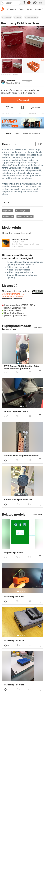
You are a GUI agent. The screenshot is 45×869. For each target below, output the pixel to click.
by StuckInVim (18, 242)
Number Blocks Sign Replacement (21, 455)
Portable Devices (32, 17)
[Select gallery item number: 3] (22, 362)
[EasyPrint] (24, 3)
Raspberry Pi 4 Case (14, 596)
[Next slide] (41, 66)
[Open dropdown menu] (41, 22)
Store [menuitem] (21, 9)
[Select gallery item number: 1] (18, 362)
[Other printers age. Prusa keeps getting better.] (22, 122)
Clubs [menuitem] (29, 9)
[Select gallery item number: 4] (24, 362)
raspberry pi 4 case (13, 552)
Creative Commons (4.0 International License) (13, 296)
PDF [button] (40, 144)
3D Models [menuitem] (11, 9)
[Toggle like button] (5, 371)
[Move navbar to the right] (42, 9)
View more (37, 327)
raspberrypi (7, 211)
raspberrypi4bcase (25, 216)
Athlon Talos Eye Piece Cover (18, 499)
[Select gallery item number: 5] (26, 362)
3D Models (7, 17)
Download (24, 100)
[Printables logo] (2, 9)
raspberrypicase (22, 211)
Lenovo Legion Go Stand (16, 411)
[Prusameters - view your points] (28, 2)
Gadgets (19, 17)
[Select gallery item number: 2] (20, 362)
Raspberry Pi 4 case (14, 640)
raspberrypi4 (8, 216)
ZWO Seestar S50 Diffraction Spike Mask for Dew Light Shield (21, 367)
